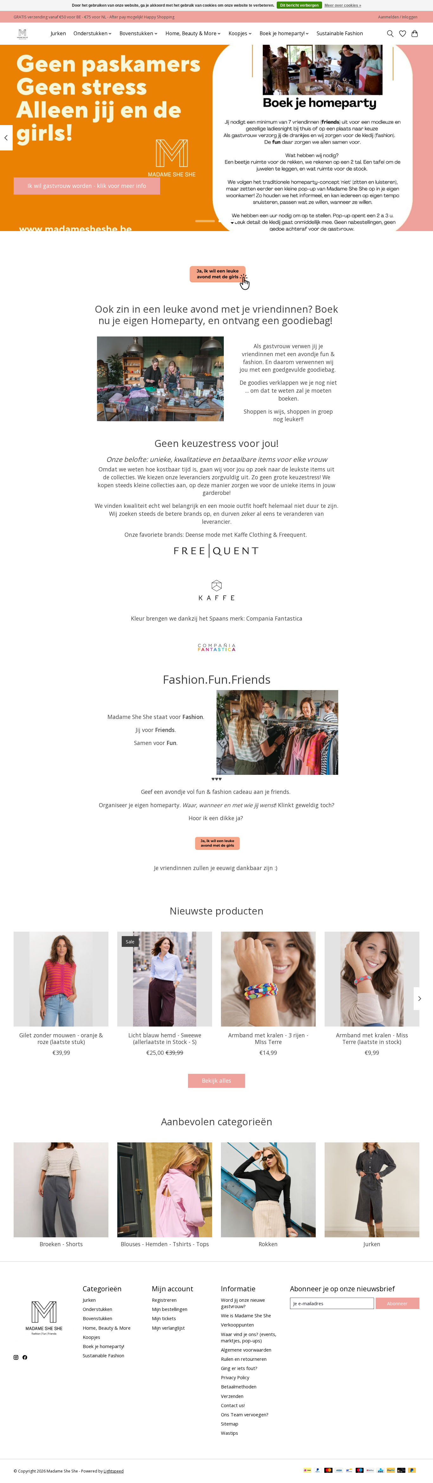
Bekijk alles (216, 1080)
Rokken (268, 1244)
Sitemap (229, 1423)
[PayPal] (318, 1471)
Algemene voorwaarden (246, 1350)
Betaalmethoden (238, 1386)
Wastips (229, 1433)
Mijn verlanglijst (168, 1328)
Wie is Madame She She (246, 1315)
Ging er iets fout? (239, 1368)
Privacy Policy (235, 1377)
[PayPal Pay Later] (412, 1471)
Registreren (164, 1300)
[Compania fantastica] (216, 648)
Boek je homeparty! (103, 1346)
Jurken (58, 33)
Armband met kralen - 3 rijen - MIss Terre (268, 1038)
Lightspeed (114, 1471)
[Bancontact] (349, 1471)
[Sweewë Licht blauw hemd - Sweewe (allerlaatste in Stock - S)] (164, 979)
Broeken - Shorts (61, 1244)
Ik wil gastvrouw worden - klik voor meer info (87, 186)
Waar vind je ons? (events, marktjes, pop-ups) (248, 1337)
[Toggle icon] (390, 33)
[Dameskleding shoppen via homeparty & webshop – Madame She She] (22, 33)
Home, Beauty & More (107, 1328)
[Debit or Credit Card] (401, 1471)
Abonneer (397, 1303)
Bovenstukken (97, 1318)
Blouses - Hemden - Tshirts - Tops (165, 1244)
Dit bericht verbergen (299, 5)
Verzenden (232, 1396)
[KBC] (381, 1471)
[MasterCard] (328, 1471)
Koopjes (91, 1337)
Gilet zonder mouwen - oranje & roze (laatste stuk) (61, 1038)
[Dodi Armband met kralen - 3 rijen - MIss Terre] (268, 979)
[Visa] (339, 1471)
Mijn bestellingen (169, 1309)
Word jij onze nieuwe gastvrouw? (243, 1303)
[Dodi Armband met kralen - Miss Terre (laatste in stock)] (372, 979)
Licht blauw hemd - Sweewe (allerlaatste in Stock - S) (164, 1038)
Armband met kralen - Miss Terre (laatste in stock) (372, 1038)
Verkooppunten (237, 1324)
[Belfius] (370, 1471)
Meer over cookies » (343, 5)
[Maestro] (360, 1471)
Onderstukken (97, 1309)
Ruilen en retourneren (244, 1359)
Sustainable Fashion (340, 33)
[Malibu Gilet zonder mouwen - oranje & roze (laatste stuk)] (61, 979)
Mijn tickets (164, 1318)
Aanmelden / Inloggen (397, 17)
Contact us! (233, 1405)
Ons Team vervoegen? (244, 1414)
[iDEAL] (307, 1471)
